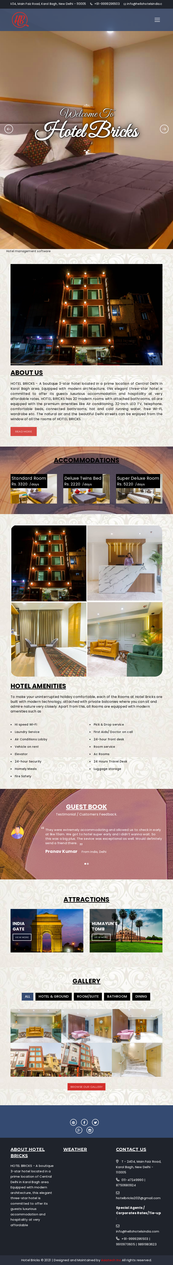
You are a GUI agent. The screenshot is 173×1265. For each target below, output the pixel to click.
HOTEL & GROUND (54, 996)
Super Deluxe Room (138, 478)
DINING (141, 996)
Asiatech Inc (111, 1260)
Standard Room (29, 478)
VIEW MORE (22, 937)
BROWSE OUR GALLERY (86, 1086)
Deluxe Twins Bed (82, 478)
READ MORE (23, 431)
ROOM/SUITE (88, 996)
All (27, 996)
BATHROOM (117, 996)
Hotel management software (28, 251)
